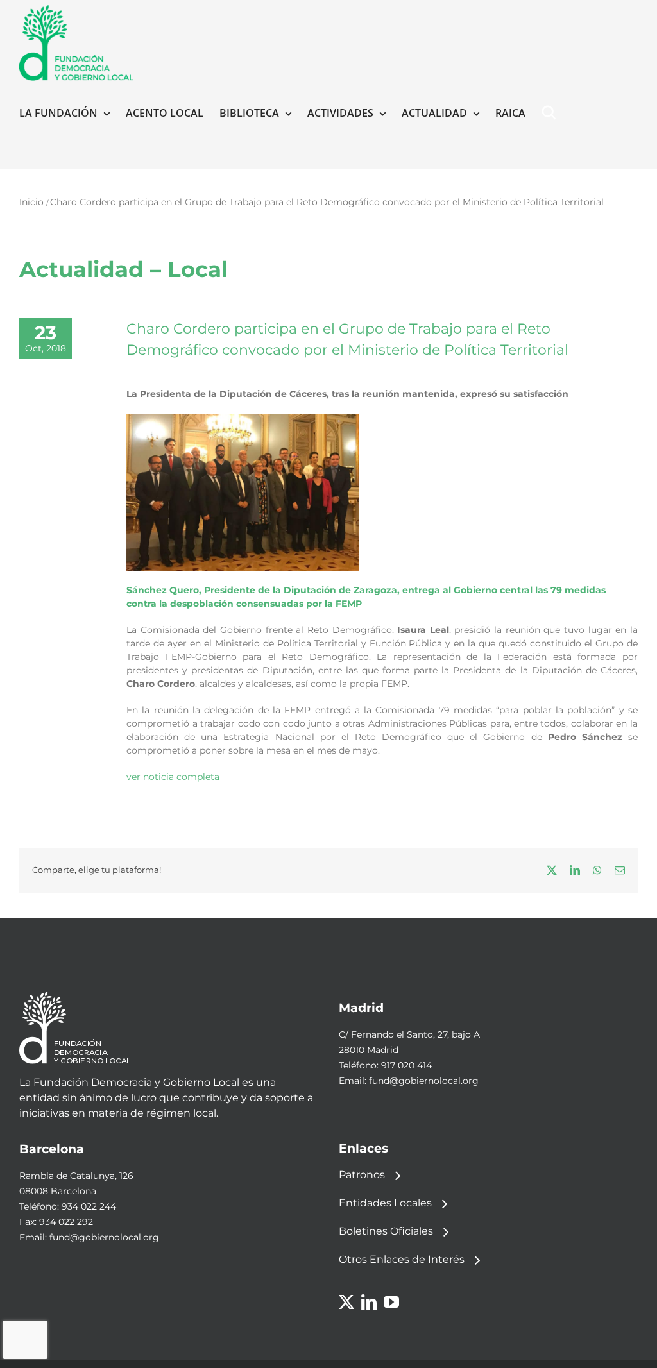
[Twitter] (346, 1302)
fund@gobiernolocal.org (424, 1080)
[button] (552, 113)
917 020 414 (406, 1065)
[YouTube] (391, 1302)
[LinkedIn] (369, 1302)
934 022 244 (89, 1206)
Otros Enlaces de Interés (402, 1259)
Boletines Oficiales (386, 1231)
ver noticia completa (172, 776)
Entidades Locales (385, 1203)
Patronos (362, 1175)
